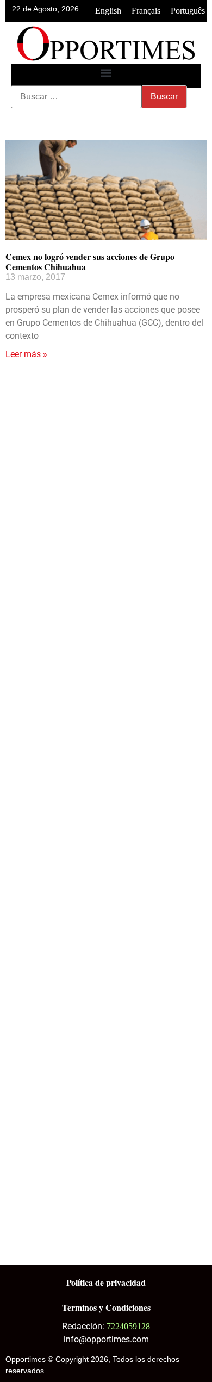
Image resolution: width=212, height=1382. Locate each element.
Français (146, 10)
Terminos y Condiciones (106, 1307)
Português (188, 10)
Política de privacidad (106, 1282)
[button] (106, 73)
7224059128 (128, 1326)
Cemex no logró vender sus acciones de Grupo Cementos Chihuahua (89, 261)
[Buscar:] (76, 96)
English (108, 10)
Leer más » (26, 354)
